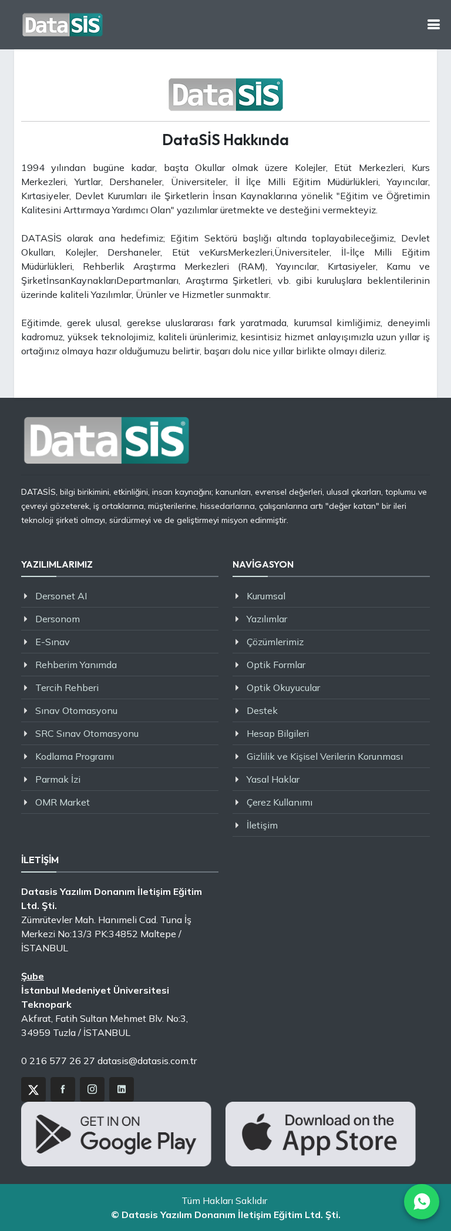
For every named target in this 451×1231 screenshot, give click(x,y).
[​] (433, 24)
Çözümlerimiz (275, 642)
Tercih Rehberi (67, 687)
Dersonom (57, 619)
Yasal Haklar (273, 779)
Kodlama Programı (74, 756)
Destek (262, 710)
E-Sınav (52, 642)
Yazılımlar (267, 619)
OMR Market (62, 802)
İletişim (262, 825)
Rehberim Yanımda (76, 664)
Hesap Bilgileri (278, 733)
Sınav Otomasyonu (76, 710)
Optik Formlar (276, 664)
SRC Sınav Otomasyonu (87, 733)
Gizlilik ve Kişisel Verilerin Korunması (325, 756)
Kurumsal (266, 596)
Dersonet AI (61, 596)
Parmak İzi (57, 779)
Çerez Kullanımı (279, 802)
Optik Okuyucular (283, 687)
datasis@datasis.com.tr (147, 1060)
